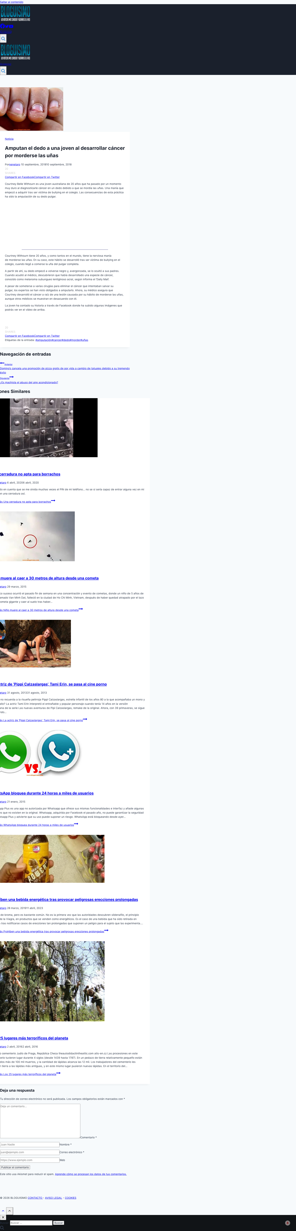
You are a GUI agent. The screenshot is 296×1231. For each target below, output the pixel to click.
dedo (66, 340)
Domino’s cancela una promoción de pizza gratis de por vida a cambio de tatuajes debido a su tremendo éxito (65, 368)
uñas (84, 340)
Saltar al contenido (11, 2)
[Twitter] (7, 27)
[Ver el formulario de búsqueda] (3, 38)
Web (62, 1160)
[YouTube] (11, 27)
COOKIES (70, 1197)
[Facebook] (2, 27)
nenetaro (14, 164)
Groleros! (5, 31)
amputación (43, 340)
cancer (57, 340)
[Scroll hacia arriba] (3, 1211)
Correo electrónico (72, 1152)
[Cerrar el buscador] (3, 1217)
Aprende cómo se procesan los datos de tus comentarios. (91, 1174)
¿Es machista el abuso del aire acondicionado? (29, 380)
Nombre (66, 1144)
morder (75, 340)
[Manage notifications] (287, 1223)
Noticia (9, 138)
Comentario (88, 1137)
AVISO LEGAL (53, 1197)
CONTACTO (35, 1197)
